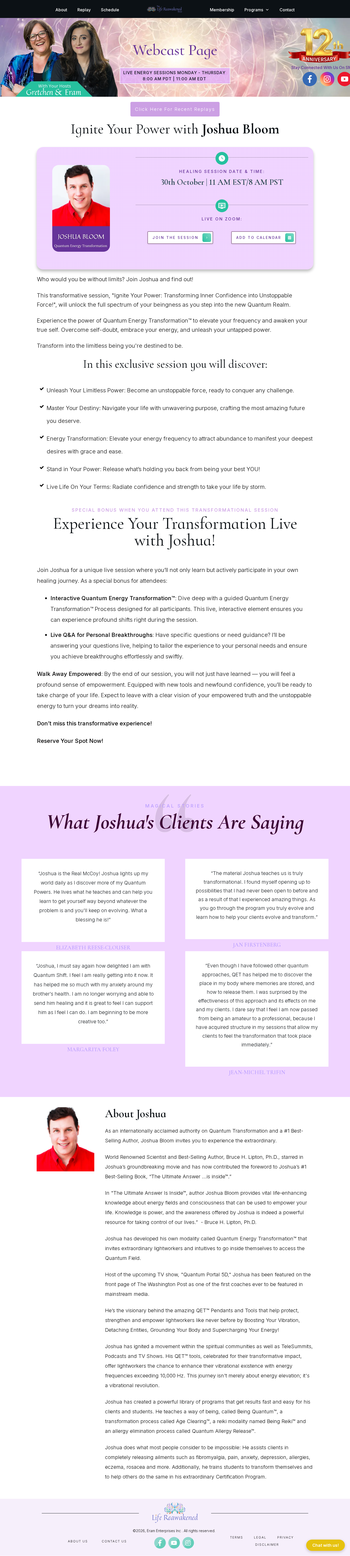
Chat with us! (325, 1545)
